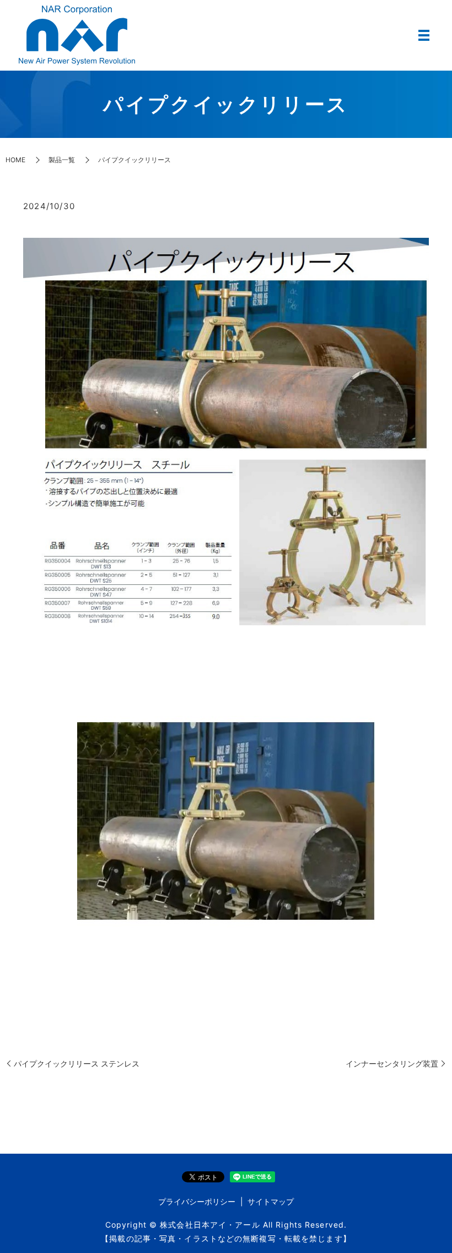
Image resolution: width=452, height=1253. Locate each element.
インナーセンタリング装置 (392, 1063)
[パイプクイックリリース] (226, 820)
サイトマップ (270, 1201)
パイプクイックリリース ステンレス (76, 1063)
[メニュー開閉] (423, 35)
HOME (15, 160)
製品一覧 (62, 160)
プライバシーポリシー (196, 1201)
